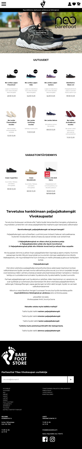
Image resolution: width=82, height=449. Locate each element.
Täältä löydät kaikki (41, 311)
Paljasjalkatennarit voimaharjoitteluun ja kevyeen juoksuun (51, 185)
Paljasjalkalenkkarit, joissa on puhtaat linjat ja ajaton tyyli (70, 90)
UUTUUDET (41, 59)
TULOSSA (6, 408)
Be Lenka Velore (51, 120)
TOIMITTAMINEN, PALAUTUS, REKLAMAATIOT (56, 388)
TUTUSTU (41, 32)
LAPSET (5, 398)
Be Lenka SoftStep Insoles (31, 122)
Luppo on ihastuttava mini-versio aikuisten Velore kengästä (11, 90)
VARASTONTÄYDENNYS (41, 154)
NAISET (5, 396)
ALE (4, 392)
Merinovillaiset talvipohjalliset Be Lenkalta (11, 130)
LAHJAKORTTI (7, 404)
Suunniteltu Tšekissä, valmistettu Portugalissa (11, 183)
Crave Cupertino (11, 178)
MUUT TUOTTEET (8, 402)
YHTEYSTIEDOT (47, 392)
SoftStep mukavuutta (31, 128)
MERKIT (5, 400)
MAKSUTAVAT (46, 390)
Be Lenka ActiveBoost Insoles (70, 122)
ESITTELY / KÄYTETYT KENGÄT (12, 409)
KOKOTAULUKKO (47, 394)
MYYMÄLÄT (6, 388)
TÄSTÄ (60, 434)
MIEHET (5, 394)
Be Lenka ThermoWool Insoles (11, 122)
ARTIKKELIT (6, 406)
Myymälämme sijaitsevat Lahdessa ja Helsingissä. (41, 10)
